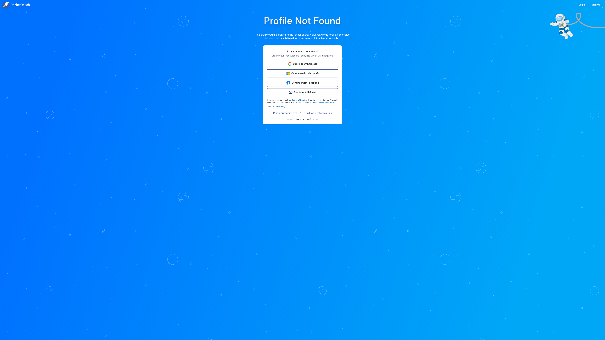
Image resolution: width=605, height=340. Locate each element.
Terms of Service (299, 100)
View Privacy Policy (276, 106)
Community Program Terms (323, 102)
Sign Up (596, 4)
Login (582, 4)
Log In (314, 119)
